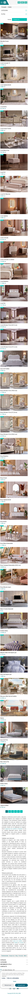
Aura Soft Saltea (4, 368)
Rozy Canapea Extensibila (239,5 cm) (10, 565)
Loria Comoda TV (5, 63)
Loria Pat (2, 303)
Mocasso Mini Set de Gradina (8, 696)
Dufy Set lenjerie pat (5, 674)
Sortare (9, 19)
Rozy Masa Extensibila (6, 543)
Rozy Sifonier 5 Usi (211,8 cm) (8, 412)
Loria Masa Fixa (4, 150)
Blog (17, 955)
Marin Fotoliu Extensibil (6, 609)
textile (16, 942)
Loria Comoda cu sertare (7, 259)
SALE (25, 955)
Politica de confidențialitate (13, 978)
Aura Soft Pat (4, 740)
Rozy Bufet (3, 521)
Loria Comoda (4, 237)
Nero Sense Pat (4, 761)
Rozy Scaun (3, 478)
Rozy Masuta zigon (5, 587)
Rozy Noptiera (4, 456)
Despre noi (11, 955)
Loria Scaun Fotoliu (5, 128)
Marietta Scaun (4, 41)
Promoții (21, 955)
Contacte (3, 966)
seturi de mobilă (17, 941)
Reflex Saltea (4, 783)
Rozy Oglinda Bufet (5, 499)
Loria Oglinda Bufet (5, 85)
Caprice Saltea (4, 805)
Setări (14, 981)
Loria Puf (2, 172)
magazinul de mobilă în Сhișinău (13, 828)
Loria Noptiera (4, 281)
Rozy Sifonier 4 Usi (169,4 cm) (8, 390)
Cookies (3, 978)
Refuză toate (8, 985)
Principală (3, 7)
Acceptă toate (21, 985)
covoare (21, 942)
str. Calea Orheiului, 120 (8, 970)
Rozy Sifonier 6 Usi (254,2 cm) (8, 434)
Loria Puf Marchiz (5, 194)
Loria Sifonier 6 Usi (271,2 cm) (8, 347)
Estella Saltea (4, 630)
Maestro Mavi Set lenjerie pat (8, 652)
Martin (2, 718)
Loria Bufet (3, 106)
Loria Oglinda (4, 216)
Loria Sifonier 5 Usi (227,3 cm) (8, 325)
